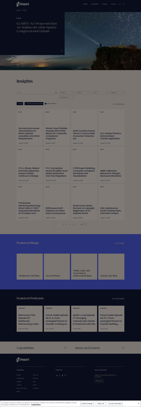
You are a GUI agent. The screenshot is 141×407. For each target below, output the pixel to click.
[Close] (139, 403)
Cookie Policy (36, 405)
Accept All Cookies (115, 403)
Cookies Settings (87, 403)
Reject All (101, 403)
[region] (70, 403)
